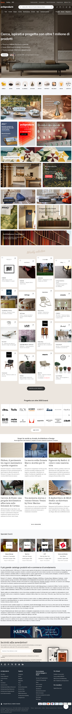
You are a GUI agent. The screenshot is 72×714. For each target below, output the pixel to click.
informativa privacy (26, 659)
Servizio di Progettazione (42, 678)
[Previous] (2, 85)
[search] (20, 7)
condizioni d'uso (17, 659)
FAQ (2, 680)
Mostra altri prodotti (36, 388)
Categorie (20, 674)
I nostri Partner (4, 678)
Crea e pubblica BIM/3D (59, 676)
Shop (37, 682)
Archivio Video (21, 691)
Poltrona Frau (42, 586)
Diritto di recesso (40, 693)
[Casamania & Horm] (31, 409)
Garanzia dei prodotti (41, 690)
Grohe (8, 608)
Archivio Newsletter (22, 687)
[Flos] (22, 409)
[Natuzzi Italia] (49, 420)
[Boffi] (67, 420)
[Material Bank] (9, 134)
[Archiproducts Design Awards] (27, 134)
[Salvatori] (58, 409)
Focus (19, 684)
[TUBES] (27, 217)
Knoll (35, 581)
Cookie (43, 708)
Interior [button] (3, 2)
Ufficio (42, 578)
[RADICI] (9, 217)
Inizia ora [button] (4, 54)
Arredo (16, 578)
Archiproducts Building (23, 695)
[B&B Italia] (5, 420)
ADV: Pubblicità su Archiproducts (61, 680)
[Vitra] (5, 409)
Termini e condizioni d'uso (51, 708)
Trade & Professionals (50, 2)
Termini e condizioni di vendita (43, 695)
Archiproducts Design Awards (7, 691)
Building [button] (8, 2)
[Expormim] (40, 420)
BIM (13, 2)
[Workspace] (60, 7)
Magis (20, 587)
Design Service (60, 2)
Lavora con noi (4, 684)
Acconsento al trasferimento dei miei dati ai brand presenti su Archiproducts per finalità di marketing (20, 657)
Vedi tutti (36, 430)
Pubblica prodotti (34, 2)
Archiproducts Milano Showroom (8, 687)
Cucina (47, 578)
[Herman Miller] (31, 420)
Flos (38, 581)
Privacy (32, 708)
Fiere (19, 682)
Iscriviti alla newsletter (6, 693)
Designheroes (21, 697)
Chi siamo (3, 674)
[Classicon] (67, 409)
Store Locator (39, 684)
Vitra (32, 581)
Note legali (38, 697)
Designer (20, 678)
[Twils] (14, 409)
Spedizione (38, 688)
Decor (50, 578)
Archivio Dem (21, 689)
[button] (68, 2)
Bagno (30, 578)
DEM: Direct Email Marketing (60, 678)
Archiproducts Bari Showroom (7, 689)
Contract (61, 578)
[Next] (69, 85)
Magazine (20, 680)
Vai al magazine (36, 524)
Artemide (42, 581)
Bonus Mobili (39, 686)
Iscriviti (38, 650)
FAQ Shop (38, 699)
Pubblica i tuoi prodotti (59, 674)
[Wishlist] (63, 7)
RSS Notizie (60, 708)
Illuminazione (23, 578)
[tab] (5, 671)
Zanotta (47, 581)
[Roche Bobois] (14, 420)
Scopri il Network (4, 676)
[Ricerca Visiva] (51, 7)
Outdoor (36, 578)
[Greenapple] (22, 420)
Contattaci (3, 682)
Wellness (55, 578)
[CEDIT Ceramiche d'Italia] (40, 409)
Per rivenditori (42, 2)
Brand (19, 676)
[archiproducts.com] (7, 7)
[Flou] (49, 409)
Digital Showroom (58, 688)
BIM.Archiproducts (22, 693)
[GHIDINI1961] (58, 420)
